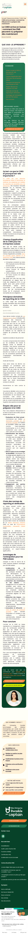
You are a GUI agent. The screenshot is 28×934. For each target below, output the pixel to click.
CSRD (21, 18)
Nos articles (4, 898)
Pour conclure (10, 99)
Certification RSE (6, 854)
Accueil (4, 18)
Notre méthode (5, 889)
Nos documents (5, 901)
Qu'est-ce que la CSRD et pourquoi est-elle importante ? (13, 72)
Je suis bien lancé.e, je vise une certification (13, 879)
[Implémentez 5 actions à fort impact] (3, 759)
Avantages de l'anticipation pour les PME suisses (14, 96)
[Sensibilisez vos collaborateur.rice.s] (3, 749)
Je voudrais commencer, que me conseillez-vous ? (10, 871)
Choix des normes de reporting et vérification (13, 92)
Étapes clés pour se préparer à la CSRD (11, 87)
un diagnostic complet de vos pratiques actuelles (15, 421)
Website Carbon (18, 909)
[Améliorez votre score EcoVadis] (3, 770)
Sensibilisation (5, 846)
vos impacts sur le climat (14, 317)
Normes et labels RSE (7, 892)
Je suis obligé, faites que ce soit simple (12, 867)
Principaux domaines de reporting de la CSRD (13, 83)
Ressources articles (13, 18)
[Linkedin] (3, 836)
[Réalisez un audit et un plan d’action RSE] (3, 754)
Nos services (5, 842)
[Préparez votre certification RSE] (3, 765)
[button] (25, 4)
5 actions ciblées (6, 852)
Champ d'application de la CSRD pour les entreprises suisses (13, 78)
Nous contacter (5, 895)
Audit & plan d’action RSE (8, 849)
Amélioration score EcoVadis (9, 857)
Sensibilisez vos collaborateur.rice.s (12, 749)
